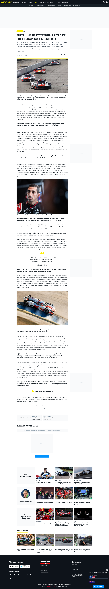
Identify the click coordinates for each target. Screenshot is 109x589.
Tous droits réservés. (61, 586)
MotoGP (24, 2)
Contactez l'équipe (76, 569)
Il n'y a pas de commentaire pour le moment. (42, 430)
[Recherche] (103, 2)
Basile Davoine (20, 54)
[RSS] (10, 578)
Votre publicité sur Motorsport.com (80, 567)
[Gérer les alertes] (44, 408)
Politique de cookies (52, 584)
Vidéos (59, 5)
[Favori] (61, 54)
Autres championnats (46, 2)
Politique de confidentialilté (64, 584)
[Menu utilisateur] (106, 2)
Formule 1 (16, 2)
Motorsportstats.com (45, 572)
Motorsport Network (51, 586)
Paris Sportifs (76, 5)
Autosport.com (43, 570)
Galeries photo (67, 5)
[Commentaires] (65, 54)
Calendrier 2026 (51, 5)
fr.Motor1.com (43, 565)
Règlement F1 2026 (41, 5)
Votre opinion (75, 564)
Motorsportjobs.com (45, 568)
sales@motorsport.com (77, 571)
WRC (30, 2)
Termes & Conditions (42, 584)
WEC (36, 2)
